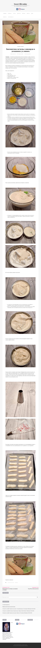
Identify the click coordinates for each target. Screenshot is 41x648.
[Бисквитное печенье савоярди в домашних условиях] (20, 32)
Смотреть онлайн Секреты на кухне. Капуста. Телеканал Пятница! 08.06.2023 (17, 612)
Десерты (19, 13)
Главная (4, 13)
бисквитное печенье (11, 582)
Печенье (23, 13)
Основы (9, 13)
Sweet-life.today (20, 4)
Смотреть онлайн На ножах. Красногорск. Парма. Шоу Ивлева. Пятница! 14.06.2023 (18, 610)
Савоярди (16, 582)
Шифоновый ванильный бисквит (8, 606)
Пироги (28, 13)
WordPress (26, 645)
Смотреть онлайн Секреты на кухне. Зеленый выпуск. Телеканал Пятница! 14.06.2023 (18, 608)
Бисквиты (19, 46)
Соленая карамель (6, 604)
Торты (14, 13)
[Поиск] (37, 597)
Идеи (32, 13)
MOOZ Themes (18, 645)
